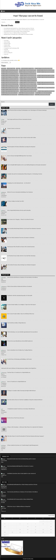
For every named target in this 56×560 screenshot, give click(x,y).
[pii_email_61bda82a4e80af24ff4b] (28, 75)
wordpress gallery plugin (27, 68)
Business (6, 43)
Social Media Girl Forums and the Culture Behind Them (17, 31)
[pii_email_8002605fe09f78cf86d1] (10, 82)
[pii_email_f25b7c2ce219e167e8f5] (46, 91)
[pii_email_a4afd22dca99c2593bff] (28, 82)
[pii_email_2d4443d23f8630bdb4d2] (45, 70)
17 (4, 529)
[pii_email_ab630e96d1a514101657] (10, 84)
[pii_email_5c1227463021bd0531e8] (45, 72)
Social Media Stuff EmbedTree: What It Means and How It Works (19, 28)
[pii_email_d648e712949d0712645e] (27, 87)
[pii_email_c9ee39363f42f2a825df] (46, 84)
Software (6, 46)
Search (2, 101)
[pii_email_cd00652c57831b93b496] (10, 85)
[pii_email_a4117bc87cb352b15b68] (45, 82)
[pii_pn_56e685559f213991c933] (26, 92)
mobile (5, 51)
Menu (4, 11)
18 (12, 529)
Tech (5, 40)
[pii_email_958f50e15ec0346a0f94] (28, 79)
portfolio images (11, 68)
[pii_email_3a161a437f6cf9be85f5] (10, 72)
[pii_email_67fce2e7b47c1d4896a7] (45, 75)
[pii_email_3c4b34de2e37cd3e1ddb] (27, 72)
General (6, 42)
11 (12, 526)
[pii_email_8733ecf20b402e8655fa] (10, 80)
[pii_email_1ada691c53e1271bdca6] (10, 70)
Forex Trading (7, 52)
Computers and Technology (10, 48)
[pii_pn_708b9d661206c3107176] (43, 92)
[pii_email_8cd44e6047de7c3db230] (10, 75)
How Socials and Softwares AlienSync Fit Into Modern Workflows (19, 29)
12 (20, 526)
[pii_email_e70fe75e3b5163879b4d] (10, 89)
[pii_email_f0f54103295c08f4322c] (28, 91)
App (5, 49)
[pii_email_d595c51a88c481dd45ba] (10, 87)
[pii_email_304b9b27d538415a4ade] (10, 79)
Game (5, 54)
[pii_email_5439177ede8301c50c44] (28, 80)
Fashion (6, 45)
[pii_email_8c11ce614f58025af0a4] (28, 73)
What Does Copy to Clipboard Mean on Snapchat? (15, 32)
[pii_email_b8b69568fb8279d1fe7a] (28, 84)
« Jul (2, 538)
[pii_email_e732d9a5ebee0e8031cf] (28, 89)
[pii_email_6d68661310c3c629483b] (10, 73)
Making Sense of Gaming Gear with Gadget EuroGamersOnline (18, 34)
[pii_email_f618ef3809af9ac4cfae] (9, 92)
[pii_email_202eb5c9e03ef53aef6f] (45, 77)
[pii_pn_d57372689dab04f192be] (9, 94)
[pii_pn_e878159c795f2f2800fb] (26, 94)
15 (43, 526)
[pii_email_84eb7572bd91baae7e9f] (10, 77)
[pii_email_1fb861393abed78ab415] (27, 70)
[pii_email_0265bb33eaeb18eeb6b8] (43, 68)
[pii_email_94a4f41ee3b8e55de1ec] (28, 77)
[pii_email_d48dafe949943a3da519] (28, 85)
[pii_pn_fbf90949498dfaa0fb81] (42, 94)
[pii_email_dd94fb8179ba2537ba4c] (46, 87)
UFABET (18, 68)
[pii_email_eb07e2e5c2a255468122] (10, 91)
